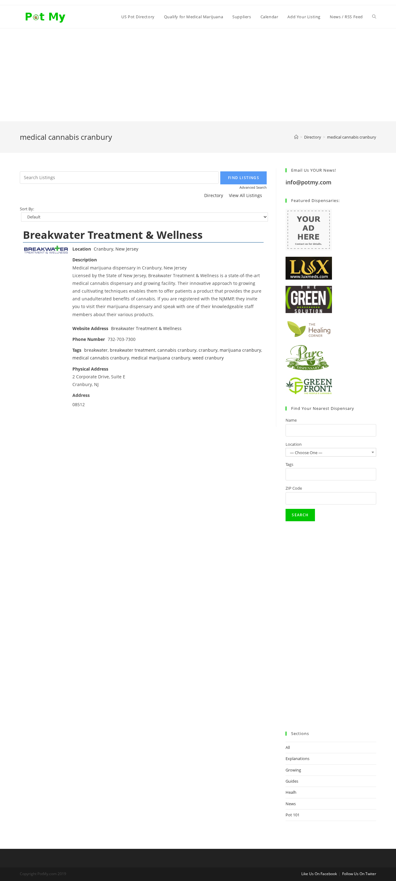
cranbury (208, 350)
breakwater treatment (132, 350)
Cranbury (103, 249)
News (291, 803)
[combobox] (331, 452)
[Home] (296, 137)
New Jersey (126, 249)
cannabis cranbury (176, 350)
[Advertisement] (198, 75)
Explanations (297, 758)
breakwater (96, 350)
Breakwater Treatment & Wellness (113, 235)
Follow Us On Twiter (359, 873)
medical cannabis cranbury (100, 358)
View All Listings (245, 195)
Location (294, 444)
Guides (292, 781)
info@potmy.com (308, 182)
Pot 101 (292, 815)
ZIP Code (294, 488)
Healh (291, 792)
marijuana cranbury (240, 350)
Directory (213, 195)
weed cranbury (208, 358)
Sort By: (27, 209)
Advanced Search (253, 187)
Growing (293, 770)
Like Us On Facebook (319, 873)
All (288, 747)
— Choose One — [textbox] (306, 452)
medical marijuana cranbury (160, 358)
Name (291, 420)
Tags (289, 464)
